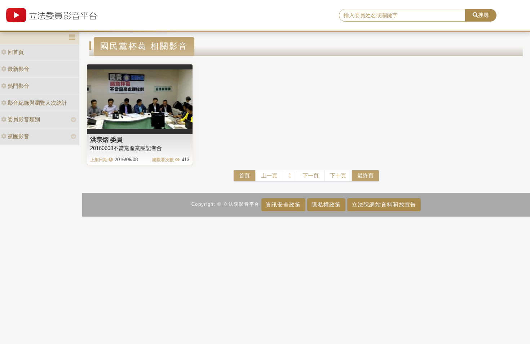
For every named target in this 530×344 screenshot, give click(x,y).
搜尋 (483, 15)
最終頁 (365, 175)
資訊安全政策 (283, 205)
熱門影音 (18, 86)
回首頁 (16, 52)
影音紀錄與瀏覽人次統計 (37, 103)
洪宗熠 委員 (106, 139)
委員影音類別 (24, 119)
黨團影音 (18, 136)
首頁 (244, 175)
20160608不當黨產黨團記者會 (126, 148)
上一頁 (269, 175)
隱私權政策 (326, 205)
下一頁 (310, 175)
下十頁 (338, 175)
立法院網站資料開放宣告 (384, 205)
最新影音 (18, 69)
